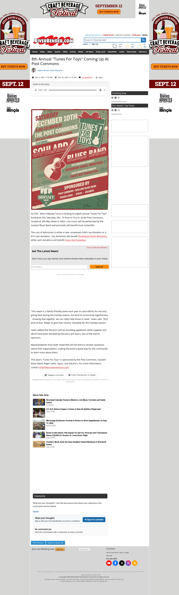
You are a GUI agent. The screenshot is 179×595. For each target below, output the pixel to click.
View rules (36, 511)
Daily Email (108, 35)
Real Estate (131, 52)
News (49, 52)
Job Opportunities (61, 571)
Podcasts (136, 35)
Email (86, 549)
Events (73, 52)
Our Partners (73, 571)
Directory (143, 52)
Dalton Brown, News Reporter (50, 70)
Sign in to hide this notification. (97, 247)
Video (42, 52)
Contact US (97, 571)
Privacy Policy (128, 571)
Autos (121, 52)
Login (81, 549)
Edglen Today (96, 575)
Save (100, 77)
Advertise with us (93, 35)
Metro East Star (86, 575)
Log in (85, 44)
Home (34, 52)
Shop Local (100, 52)
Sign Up (95, 44)
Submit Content (123, 35)
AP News (89, 52)
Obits (65, 52)
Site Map (105, 571)
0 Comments (87, 77)
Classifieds (112, 52)
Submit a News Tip (55, 543)
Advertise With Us (48, 571)
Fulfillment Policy (139, 571)
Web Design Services (85, 571)
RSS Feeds (113, 571)
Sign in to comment (95, 519)
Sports (57, 52)
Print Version (38, 543)
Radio (145, 35)
